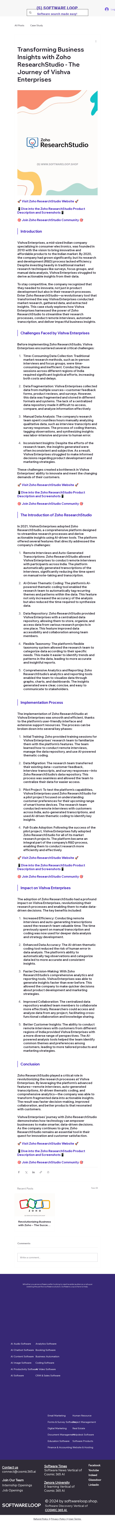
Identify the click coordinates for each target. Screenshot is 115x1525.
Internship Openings (17, 1485)
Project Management (84, 1421)
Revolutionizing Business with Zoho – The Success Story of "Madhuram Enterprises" (34, 1223)
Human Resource (81, 1415)
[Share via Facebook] (18, 1172)
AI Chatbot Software (22, 1349)
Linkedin (93, 1484)
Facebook (94, 1465)
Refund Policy (41, 1518)
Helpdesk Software (83, 1434)
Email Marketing (57, 1415)
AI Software (17, 1375)
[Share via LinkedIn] (33, 1172)
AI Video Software (45, 1369)
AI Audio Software (21, 1343)
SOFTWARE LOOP (21, 1505)
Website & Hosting (82, 1447)
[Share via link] (40, 1172)
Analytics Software (45, 1343)
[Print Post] (48, 1172)
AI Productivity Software (24, 1369)
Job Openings (12, 1490)
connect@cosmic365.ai (19, 1471)
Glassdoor (94, 1480)
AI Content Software (22, 1356)
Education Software (58, 1441)
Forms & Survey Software (62, 1421)
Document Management (61, 1434)
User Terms (74, 1518)
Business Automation (47, 1356)
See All (94, 1188)
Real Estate (78, 1428)
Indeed (92, 1475)
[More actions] (96, 41)
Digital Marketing (57, 1428)
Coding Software (44, 1362)
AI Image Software (21, 1362)
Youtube (93, 1470)
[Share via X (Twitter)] (26, 1172)
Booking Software (45, 1349)
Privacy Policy (58, 1518)
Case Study (36, 25)
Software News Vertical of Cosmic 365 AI (63, 1472)
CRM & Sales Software (47, 1375)
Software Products (82, 1441)
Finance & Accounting (60, 1447)
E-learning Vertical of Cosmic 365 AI (59, 1488)
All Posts (19, 25)
